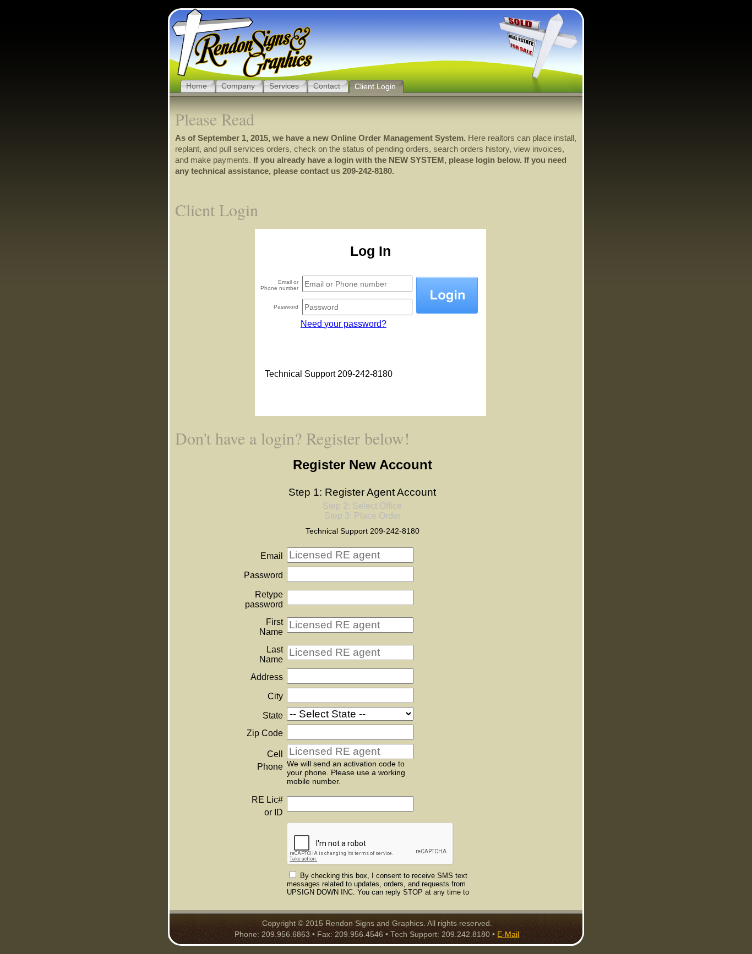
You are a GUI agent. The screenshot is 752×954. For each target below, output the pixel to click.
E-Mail (508, 934)
